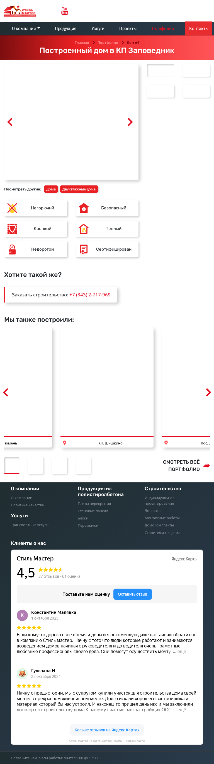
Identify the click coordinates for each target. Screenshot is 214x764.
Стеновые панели (93, 510)
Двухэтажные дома (79, 189)
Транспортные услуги (29, 524)
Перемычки (88, 525)
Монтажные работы (162, 517)
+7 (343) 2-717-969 (90, 294)
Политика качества (27, 504)
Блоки (83, 518)
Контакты (199, 28)
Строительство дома (162, 532)
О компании (24, 28)
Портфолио (163, 28)
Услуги (97, 28)
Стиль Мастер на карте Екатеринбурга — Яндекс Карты (107, 740)
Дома (51, 189)
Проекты (128, 28)
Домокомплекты (159, 525)
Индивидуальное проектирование (159, 500)
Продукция (65, 28)
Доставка (152, 510)
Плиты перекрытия (94, 503)
